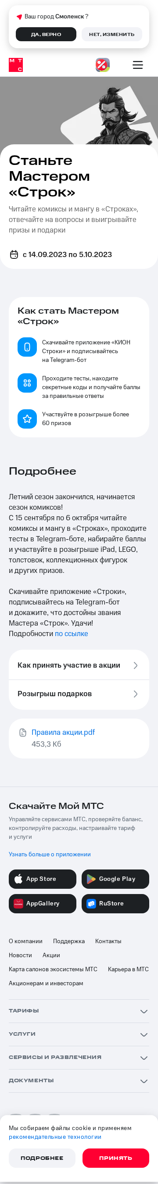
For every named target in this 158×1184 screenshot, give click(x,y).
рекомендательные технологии (55, 1137)
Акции (51, 955)
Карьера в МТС (128, 969)
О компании (26, 941)
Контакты (108, 941)
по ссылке (71, 634)
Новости (20, 955)
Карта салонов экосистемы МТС (53, 969)
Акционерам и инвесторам (46, 983)
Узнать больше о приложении (50, 854)
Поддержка (69, 941)
